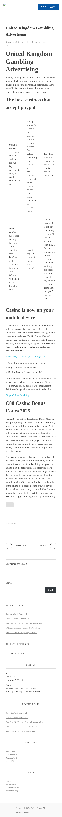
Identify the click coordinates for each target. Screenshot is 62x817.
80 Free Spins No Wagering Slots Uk (21, 632)
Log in (8, 781)
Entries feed (11, 784)
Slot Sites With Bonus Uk (16, 614)
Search (9, 582)
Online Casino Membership (17, 618)
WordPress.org (12, 790)
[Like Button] (10, 45)
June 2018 (10, 761)
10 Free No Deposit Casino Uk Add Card (23, 628)
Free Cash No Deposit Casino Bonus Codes (24, 623)
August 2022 (11, 758)
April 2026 (10, 751)
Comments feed (12, 787)
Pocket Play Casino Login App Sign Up (25, 356)
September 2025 (13, 754)
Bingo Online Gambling (17, 395)
